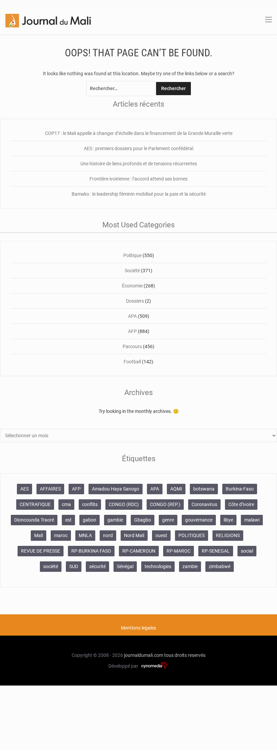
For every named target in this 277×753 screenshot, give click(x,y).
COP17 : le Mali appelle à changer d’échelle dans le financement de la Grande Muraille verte (138, 133)
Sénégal (125, 566)
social (247, 551)
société (50, 566)
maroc (61, 535)
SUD (73, 566)
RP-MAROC (179, 551)
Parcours (132, 346)
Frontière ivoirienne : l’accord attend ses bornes (138, 179)
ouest (161, 535)
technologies (158, 566)
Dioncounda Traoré (34, 520)
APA (132, 316)
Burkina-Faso (240, 489)
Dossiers (135, 301)
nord (108, 535)
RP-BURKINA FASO (91, 551)
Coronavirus (204, 504)
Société (132, 270)
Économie (132, 285)
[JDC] (48, 20)
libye (228, 520)
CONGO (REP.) (165, 504)
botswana (204, 489)
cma (66, 504)
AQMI (176, 489)
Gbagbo (142, 520)
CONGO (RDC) (124, 504)
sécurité (97, 566)
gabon (89, 520)
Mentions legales (138, 628)
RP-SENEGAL (216, 551)
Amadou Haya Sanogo (115, 489)
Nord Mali (134, 535)
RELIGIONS (228, 535)
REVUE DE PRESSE (40, 551)
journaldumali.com (143, 655)
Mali (38, 535)
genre (168, 520)
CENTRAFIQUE (35, 504)
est (68, 520)
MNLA (85, 535)
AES (24, 489)
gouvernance (198, 520)
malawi (251, 520)
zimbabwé (219, 566)
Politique (132, 255)
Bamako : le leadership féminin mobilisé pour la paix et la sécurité (139, 194)
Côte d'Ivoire (241, 504)
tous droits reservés (184, 655)
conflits (90, 504)
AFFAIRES (50, 489)
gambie (115, 520)
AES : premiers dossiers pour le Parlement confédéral (138, 148)
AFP (132, 331)
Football (132, 361)
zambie (190, 566)
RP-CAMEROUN (138, 551)
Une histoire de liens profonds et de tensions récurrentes (138, 163)
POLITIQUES (191, 535)
